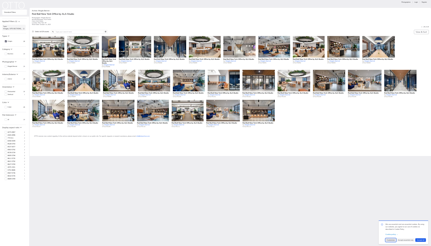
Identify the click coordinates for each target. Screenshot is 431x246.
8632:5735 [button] (11, 176)
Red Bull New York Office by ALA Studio (47, 59)
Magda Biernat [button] (12, 66)
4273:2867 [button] (11, 132)
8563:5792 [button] (11, 150)
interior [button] (10, 79)
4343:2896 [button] (11, 135)
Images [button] (10, 41)
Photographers (406, 2)
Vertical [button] (10, 94)
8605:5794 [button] (11, 155)
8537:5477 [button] (11, 147)
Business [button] (10, 54)
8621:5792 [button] (11, 161)
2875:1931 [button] (11, 167)
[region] (14, 25)
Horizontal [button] (11, 91)
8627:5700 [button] (11, 164)
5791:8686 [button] (11, 170)
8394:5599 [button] (11, 141)
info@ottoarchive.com (143, 136)
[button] (24, 29)
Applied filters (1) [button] (9, 21)
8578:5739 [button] (11, 153)
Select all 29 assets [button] (42, 32)
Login (416, 2)
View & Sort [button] (421, 32)
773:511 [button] (10, 138)
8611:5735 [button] (11, 158)
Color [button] (9, 107)
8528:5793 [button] (11, 144)
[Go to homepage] (13, 5)
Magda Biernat (39, 61)
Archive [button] (34, 11)
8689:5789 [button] (11, 179)
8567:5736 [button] (11, 173)
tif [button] (8, 120)
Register (424, 2)
